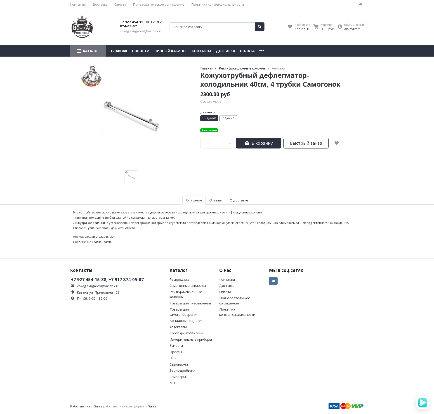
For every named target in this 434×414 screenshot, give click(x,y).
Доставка (100, 4)
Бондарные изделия (186, 320)
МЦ (172, 382)
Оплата (120, 4)
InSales (150, 406)
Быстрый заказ (306, 143)
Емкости (176, 345)
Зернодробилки (183, 370)
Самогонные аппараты (188, 285)
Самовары (178, 376)
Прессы (176, 351)
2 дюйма (228, 118)
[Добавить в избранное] (336, 143)
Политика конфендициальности (217, 4)
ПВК (173, 358)
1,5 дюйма (209, 118)
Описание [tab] (194, 200)
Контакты (78, 4)
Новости (140, 50)
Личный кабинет (170, 50)
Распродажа (179, 279)
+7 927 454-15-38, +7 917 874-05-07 (141, 24)
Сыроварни (179, 364)
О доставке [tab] (239, 200)
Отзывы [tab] (215, 200)
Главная (119, 50)
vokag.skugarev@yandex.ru (141, 31)
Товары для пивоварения (190, 303)
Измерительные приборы (191, 339)
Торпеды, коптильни (186, 333)
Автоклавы (178, 327)
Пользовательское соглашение (158, 4)
